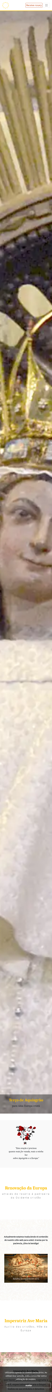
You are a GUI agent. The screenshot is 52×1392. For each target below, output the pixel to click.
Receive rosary (34, 5)
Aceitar (29, 1385)
